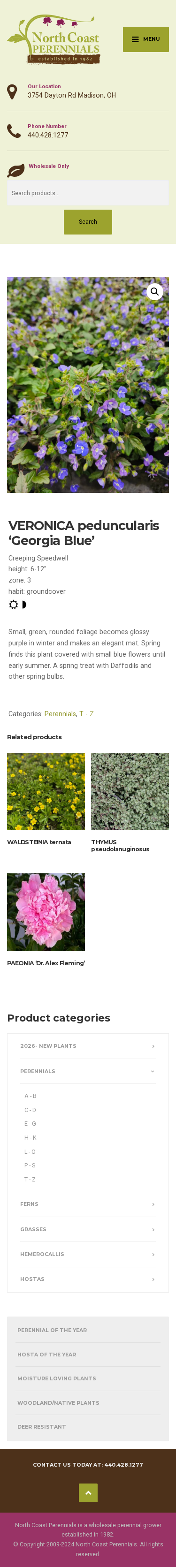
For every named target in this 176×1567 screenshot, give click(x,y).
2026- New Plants (48, 1046)
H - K (30, 1137)
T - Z (86, 714)
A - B (30, 1095)
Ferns (29, 1204)
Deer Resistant (41, 1427)
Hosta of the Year (46, 1355)
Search (88, 221)
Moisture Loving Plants (56, 1379)
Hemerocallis (42, 1254)
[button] (154, 291)
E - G (30, 1123)
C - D (30, 1109)
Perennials (60, 714)
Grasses (33, 1229)
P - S (29, 1165)
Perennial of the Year (52, 1330)
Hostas (32, 1279)
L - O (30, 1151)
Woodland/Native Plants (58, 1403)
